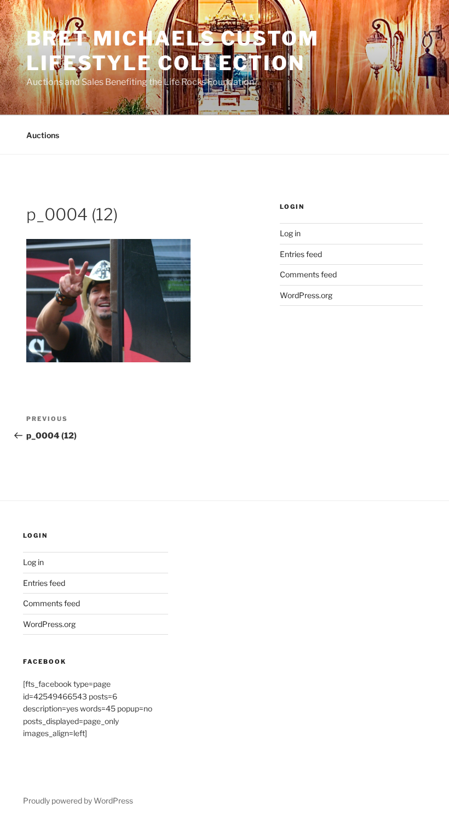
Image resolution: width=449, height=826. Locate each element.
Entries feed (301, 254)
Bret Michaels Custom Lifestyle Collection (172, 50)
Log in (290, 233)
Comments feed (308, 274)
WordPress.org (306, 295)
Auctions (42, 135)
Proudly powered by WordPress (78, 800)
